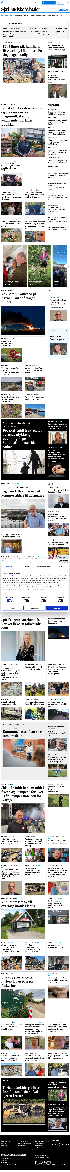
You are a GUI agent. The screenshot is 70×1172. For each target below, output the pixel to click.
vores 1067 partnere (12, 576)
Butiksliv (12, 104)
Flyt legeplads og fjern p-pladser (34, 398)
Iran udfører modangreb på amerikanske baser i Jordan (58, 175)
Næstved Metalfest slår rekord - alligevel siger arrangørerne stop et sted (35, 224)
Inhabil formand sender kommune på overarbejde (10, 841)
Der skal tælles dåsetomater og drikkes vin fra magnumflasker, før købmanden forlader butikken (22, 116)
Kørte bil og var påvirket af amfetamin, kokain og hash (40, 32)
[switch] (26, 600)
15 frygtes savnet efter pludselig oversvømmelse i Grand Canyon (57, 186)
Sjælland (59, 28)
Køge (49, 117)
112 (53, 127)
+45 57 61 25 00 (11, 1164)
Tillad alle (57, 608)
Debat (44, 15)
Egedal (50, 754)
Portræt (57, 1080)
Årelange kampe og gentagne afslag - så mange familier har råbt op (33, 842)
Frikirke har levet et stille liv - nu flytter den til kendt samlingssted (57, 670)
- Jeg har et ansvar (33, 370)
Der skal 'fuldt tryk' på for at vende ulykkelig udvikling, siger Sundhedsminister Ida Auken (22, 438)
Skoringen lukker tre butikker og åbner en (56, 113)
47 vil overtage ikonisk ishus (18, 903)
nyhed (54, 117)
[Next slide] (66, 266)
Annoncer (4, 1145)
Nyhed (15, 42)
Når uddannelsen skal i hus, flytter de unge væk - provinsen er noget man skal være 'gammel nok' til (57, 1111)
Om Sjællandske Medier (42, 1141)
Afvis (12, 608)
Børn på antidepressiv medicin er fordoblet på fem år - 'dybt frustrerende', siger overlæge (57, 455)
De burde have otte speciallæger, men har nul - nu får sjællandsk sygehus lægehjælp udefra (58, 872)
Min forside (18, 15)
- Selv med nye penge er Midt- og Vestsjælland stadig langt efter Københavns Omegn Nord (10, 674)
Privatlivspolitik (40, 1143)
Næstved (4, 161)
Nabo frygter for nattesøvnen (56, 788)
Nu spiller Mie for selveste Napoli (57, 759)
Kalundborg (5, 219)
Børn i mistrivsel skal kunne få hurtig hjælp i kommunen (57, 426)
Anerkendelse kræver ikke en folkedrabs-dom (21, 623)
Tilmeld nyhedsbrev (24, 1143)
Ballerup (51, 784)
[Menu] (67, 2)
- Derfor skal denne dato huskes (57, 841)
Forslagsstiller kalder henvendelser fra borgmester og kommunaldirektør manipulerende (34, 1028)
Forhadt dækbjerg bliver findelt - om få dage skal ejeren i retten (34, 871)
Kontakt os (21, 1145)
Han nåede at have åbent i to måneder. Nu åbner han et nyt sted (56, 48)
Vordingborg (52, 664)
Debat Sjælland (13, 664)
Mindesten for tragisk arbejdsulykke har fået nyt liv (11, 223)
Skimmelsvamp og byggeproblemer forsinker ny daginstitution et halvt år (11, 949)
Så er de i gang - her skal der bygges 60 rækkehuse (57, 142)
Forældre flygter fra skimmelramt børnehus (10, 399)
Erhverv (38, 15)
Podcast (13, 426)
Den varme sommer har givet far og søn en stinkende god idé (34, 194)
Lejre (26, 1053)
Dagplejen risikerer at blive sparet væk (58, 1056)
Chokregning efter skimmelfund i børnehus (9, 343)
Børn (33, 836)
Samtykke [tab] (9, 566)
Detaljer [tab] (26, 566)
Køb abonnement (48, 3)
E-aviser (38, 3)
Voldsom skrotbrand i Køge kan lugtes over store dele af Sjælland (57, 132)
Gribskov (27, 190)
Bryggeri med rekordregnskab (55, 946)
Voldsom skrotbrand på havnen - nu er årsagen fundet (57, 122)
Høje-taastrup (7, 42)
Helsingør (28, 556)
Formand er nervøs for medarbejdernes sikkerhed (58, 1027)
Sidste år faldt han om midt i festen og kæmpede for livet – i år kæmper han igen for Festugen (22, 793)
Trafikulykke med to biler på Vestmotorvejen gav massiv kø (10, 371)
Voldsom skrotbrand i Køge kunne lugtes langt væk (57, 620)
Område (25, 15)
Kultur (11, 161)
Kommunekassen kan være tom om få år (23, 733)
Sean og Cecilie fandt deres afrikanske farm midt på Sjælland (57, 1084)
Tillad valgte (35, 608)
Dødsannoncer (53, 15)
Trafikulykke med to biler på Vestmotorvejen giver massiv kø (58, 152)
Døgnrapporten (15, 28)
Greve (31, 28)
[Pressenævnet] (43, 1161)
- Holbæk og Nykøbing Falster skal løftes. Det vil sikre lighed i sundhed (58, 304)
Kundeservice (5, 1141)
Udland (50, 171)
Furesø (50, 42)
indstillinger (53, 585)
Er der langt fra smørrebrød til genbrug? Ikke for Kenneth (56, 904)
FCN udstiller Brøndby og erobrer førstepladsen (58, 543)
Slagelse (6, 28)
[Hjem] (2, 2)
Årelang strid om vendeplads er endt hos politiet (58, 704)
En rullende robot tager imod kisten (9, 703)
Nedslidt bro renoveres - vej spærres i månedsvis (58, 161)
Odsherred (4, 104)
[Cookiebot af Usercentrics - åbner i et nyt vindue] (60, 561)
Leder (59, 336)
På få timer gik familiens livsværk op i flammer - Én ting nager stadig (22, 50)
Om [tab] (60, 566)
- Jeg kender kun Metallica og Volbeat (10, 166)
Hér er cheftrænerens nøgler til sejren (11, 195)
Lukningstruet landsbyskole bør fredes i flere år (32, 948)
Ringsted (27, 699)
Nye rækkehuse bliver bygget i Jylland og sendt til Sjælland (11, 1057)
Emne (32, 15)
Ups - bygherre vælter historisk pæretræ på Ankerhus (17, 981)
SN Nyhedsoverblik (7, 15)
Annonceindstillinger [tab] (43, 566)
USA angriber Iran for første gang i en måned (57, 228)
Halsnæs (50, 699)
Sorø (2, 973)
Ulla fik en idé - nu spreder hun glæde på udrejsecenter (34, 1057)
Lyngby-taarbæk (53, 71)
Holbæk (50, 1022)
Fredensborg (5, 898)
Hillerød (4, 190)
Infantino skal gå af (57, 197)
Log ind (60, 3)
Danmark (51, 193)
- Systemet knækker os (11, 1026)
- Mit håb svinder (34, 703)
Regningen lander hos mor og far (57, 340)
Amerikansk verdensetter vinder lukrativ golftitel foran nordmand (57, 208)
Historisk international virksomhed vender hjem (56, 78)
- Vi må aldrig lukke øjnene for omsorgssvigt (57, 980)
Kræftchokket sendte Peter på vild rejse (34, 668)
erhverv (57, 109)
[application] (35, 236)
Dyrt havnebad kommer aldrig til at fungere (22, 491)
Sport (60, 15)
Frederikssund (5, 483)
